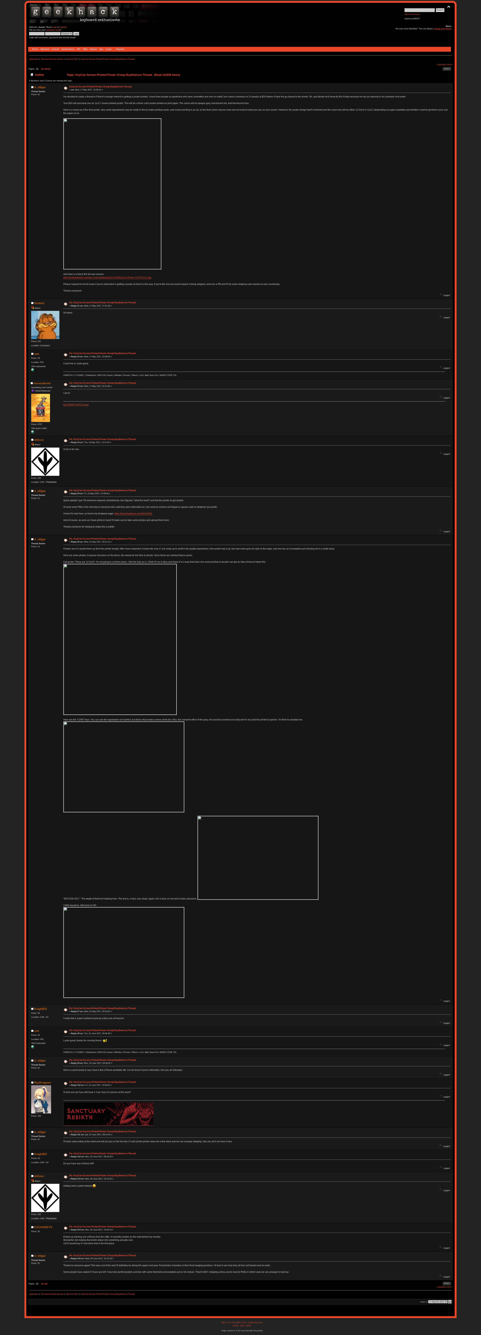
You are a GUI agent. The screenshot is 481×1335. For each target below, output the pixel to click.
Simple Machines (255, 1322)
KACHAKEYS (43, 1227)
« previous (441, 64)
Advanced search (412, 14)
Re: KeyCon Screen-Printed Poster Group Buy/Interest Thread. (102, 302)
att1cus (39, 439)
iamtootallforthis (42, 383)
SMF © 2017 (241, 1322)
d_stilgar (40, 87)
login (55, 27)
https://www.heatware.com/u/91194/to (133, 513)
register (63, 27)
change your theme (442, 28)
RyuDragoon (42, 1082)
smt (36, 353)
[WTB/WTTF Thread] (32, 433)
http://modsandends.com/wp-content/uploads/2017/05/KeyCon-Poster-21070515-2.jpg (107, 277)
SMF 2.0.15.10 (228, 1322)
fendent (39, 303)
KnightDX (40, 1008)
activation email (53, 30)
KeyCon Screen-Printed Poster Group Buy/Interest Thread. (100, 86)
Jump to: (424, 1302)
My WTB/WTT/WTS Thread (75, 405)
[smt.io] (32, 371)
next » (449, 64)
